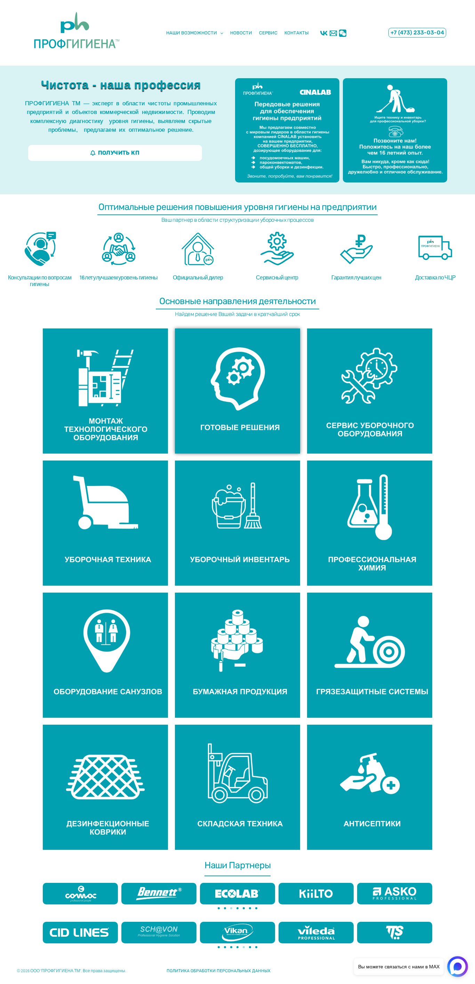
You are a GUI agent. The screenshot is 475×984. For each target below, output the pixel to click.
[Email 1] (333, 33)
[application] (220, 33)
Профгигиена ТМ (33, 58)
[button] (417, 33)
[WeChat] (342, 33)
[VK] (324, 33)
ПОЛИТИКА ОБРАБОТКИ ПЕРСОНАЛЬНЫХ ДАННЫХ (219, 970)
